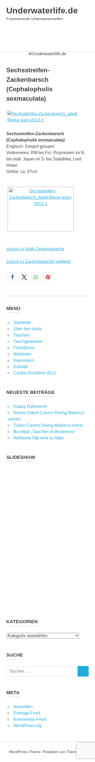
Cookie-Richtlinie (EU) (34, 373)
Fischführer (24, 348)
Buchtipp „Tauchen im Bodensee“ (44, 431)
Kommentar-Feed (29, 719)
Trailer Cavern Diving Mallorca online (48, 425)
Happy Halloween (30, 406)
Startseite (22, 322)
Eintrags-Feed (26, 713)
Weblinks (22, 354)
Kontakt (20, 366)
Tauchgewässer (28, 341)
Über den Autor (27, 329)
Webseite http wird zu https (38, 438)
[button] (12, 277)
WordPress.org (27, 725)
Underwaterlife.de (42, 10)
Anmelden (23, 706)
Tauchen (21, 335)
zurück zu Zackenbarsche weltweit (38, 261)
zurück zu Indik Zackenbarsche (35, 249)
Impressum (23, 360)
